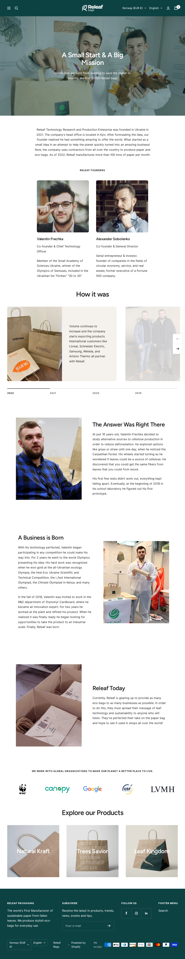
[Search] (16, 8)
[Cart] (176, 8)
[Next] (178, 349)
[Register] (109, 925)
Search (163, 910)
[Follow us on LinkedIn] (146, 913)
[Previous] (178, 339)
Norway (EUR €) (132, 8)
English (154, 8)
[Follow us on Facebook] (126, 913)
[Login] (168, 8)
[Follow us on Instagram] (136, 913)
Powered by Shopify (78, 944)
